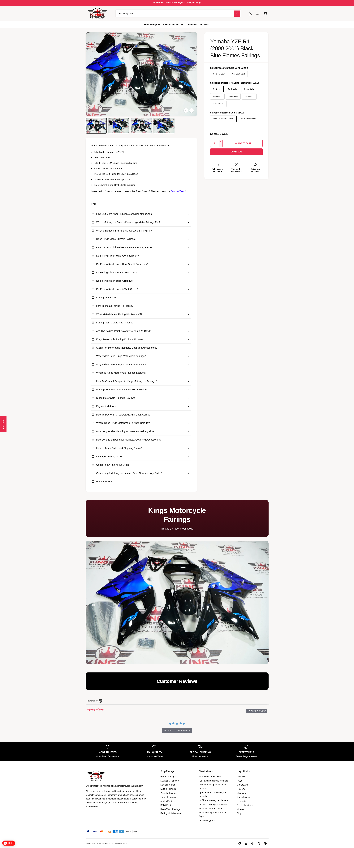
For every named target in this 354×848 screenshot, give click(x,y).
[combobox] (178, 13)
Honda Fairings (168, 776)
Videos (240, 809)
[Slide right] (191, 110)
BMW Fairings (167, 805)
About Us (241, 776)
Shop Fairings (150, 24)
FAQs (239, 781)
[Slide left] (186, 110)
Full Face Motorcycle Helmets (213, 781)
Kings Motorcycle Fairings (101, 843)
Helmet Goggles (206, 820)
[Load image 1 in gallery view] (96, 126)
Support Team (178, 191)
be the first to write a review (177, 730)
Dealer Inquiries (245, 805)
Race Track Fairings (170, 809)
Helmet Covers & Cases (210, 808)
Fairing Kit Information (171, 813)
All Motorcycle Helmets (210, 776)
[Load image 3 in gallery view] (141, 126)
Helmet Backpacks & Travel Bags (212, 814)
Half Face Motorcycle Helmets (213, 800)
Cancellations (243, 797)
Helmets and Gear (171, 24)
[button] (265, 13)
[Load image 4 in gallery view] (164, 126)
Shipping (241, 793)
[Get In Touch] (258, 13)
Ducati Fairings (167, 785)
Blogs (240, 813)
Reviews (241, 789)
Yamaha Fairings (168, 793)
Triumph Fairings (168, 797)
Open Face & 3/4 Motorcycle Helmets (212, 794)
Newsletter (242, 801)
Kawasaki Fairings (169, 781)
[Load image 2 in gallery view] (118, 126)
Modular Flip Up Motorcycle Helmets (212, 786)
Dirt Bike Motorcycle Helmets (213, 804)
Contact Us (242, 785)
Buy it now (236, 152)
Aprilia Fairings (167, 801)
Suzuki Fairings (168, 789)
